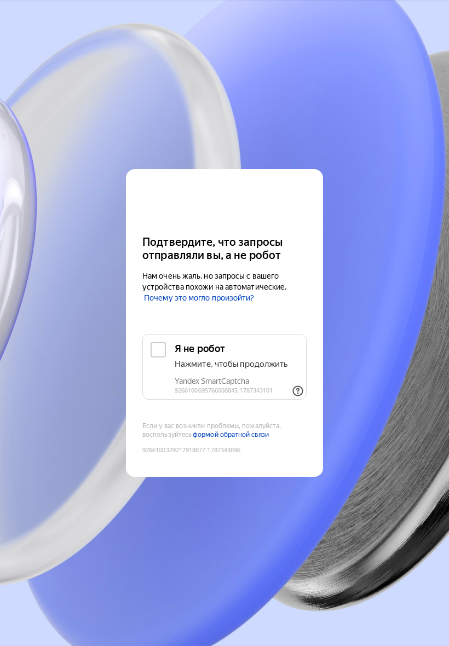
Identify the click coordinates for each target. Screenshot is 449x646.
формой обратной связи (231, 435)
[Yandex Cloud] (224, 201)
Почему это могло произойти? (199, 297)
